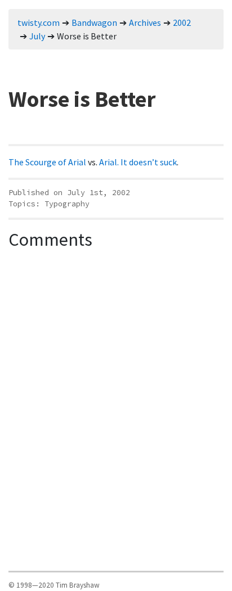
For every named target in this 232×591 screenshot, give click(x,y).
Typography (67, 204)
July (37, 36)
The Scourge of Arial (47, 162)
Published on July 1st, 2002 (69, 192)
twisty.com (38, 22)
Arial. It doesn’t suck (138, 162)
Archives (145, 22)
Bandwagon (94, 22)
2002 (182, 22)
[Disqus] (116, 395)
